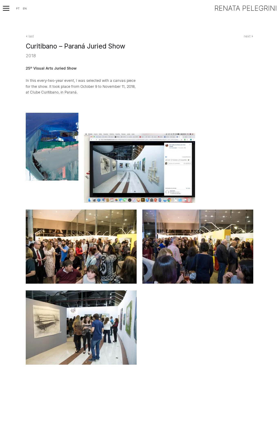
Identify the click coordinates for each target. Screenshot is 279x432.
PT (18, 8)
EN (25, 8)
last (31, 36)
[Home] (245, 8)
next (247, 36)
